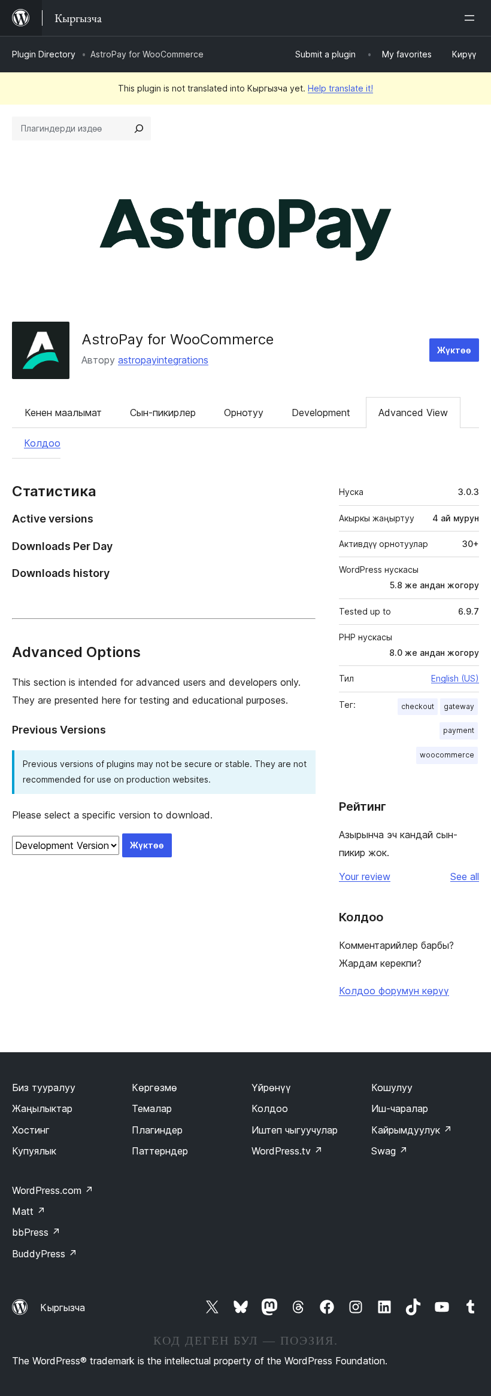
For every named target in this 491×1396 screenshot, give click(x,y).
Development (321, 413)
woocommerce (447, 754)
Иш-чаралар (399, 1108)
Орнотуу (243, 413)
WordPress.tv (287, 1151)
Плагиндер (157, 1130)
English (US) (455, 678)
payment (458, 730)
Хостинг (31, 1130)
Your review (364, 876)
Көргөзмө (154, 1087)
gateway (459, 706)
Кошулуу (392, 1087)
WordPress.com (52, 1190)
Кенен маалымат (63, 413)
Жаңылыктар (42, 1108)
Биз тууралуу (43, 1087)
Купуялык (34, 1151)
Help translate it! (340, 88)
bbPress (36, 1232)
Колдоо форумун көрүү (394, 991)
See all (464, 876)
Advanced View (413, 413)
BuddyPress (44, 1254)
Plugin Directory (43, 54)
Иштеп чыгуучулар (294, 1130)
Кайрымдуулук (411, 1130)
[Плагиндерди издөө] (139, 128)
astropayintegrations (163, 360)
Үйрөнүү (271, 1087)
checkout (417, 706)
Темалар (152, 1108)
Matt (29, 1211)
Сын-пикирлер (163, 413)
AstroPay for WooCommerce (177, 339)
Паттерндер (160, 1151)
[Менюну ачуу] (472, 18)
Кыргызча (62, 1307)
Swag (389, 1151)
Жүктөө (454, 350)
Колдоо (42, 443)
